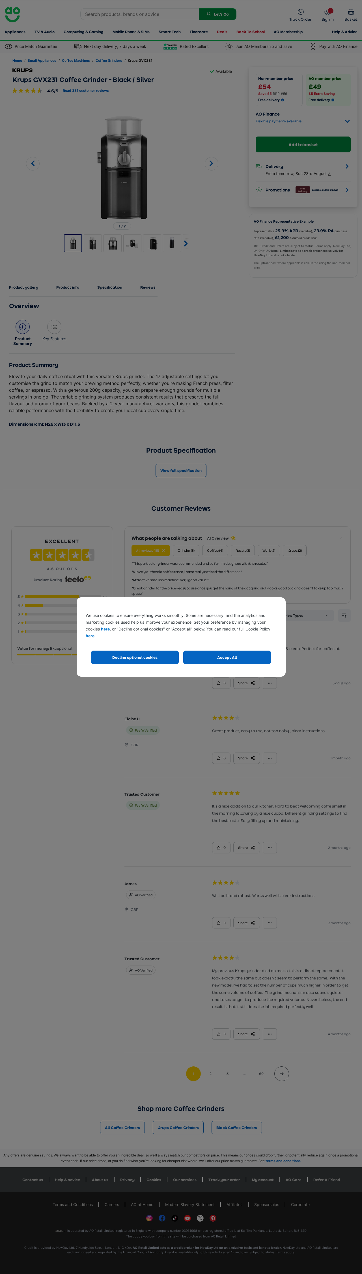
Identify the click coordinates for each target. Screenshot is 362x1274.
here (105, 629)
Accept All (227, 657)
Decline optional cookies (135, 657)
